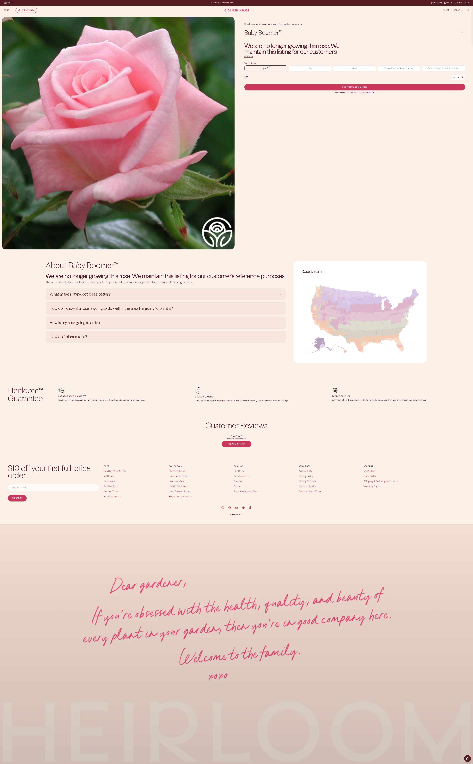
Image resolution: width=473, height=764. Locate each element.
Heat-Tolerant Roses (180, 491)
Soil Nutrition (111, 486)
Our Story (239, 471)
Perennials (109, 481)
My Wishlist (369, 471)
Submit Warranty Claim (246, 491)
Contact (238, 486)
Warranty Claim (371, 486)
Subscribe (17, 498)
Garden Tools (111, 491)
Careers (238, 481)
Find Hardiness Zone (310, 491)
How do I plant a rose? (69, 336)
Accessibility (305, 471)
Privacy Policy (306, 476)
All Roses (109, 476)
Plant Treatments (113, 496)
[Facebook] (229, 507)
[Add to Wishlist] (462, 32)
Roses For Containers (180, 496)
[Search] (468, 10)
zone (267, 24)
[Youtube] (236, 507)
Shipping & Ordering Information (380, 481)
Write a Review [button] (236, 444)
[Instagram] (222, 507)
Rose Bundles (176, 481)
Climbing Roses (177, 471)
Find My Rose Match (115, 471)
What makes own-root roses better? (80, 294)
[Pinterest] (243, 507)
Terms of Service (308, 486)
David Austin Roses (179, 476)
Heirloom (235, 514)
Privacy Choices (307, 481)
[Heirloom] (236, 10)
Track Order (369, 476)
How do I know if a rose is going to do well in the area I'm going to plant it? (112, 308)
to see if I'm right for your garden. (286, 24)
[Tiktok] (250, 507)
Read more (248, 56)
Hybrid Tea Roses (178, 486)
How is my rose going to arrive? (75, 322)
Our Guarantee (242, 476)
